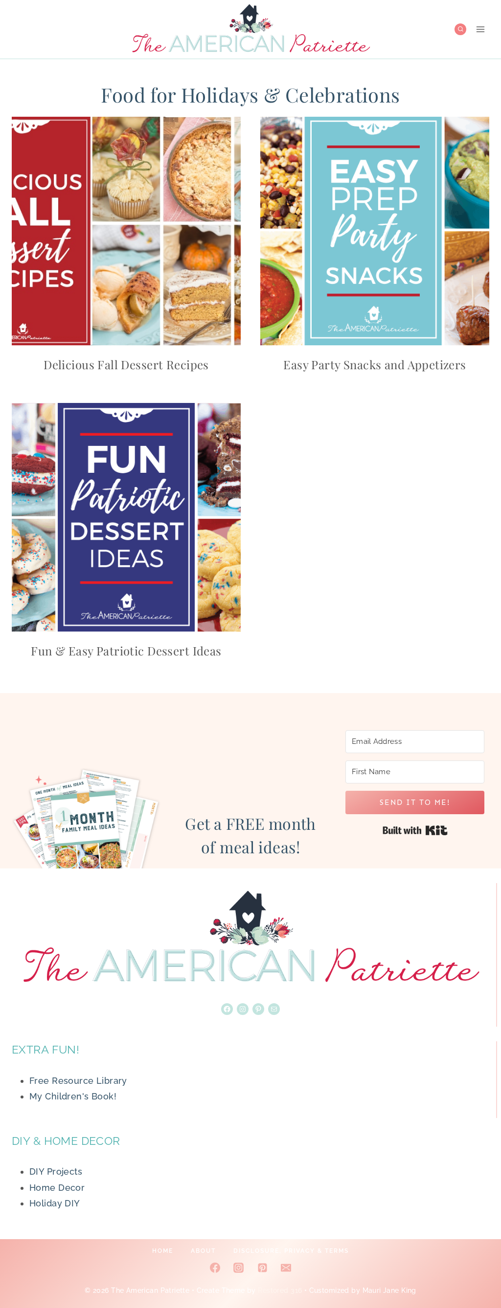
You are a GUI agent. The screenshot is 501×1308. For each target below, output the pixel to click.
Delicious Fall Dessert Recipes (126, 364)
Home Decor (57, 1187)
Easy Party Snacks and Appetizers (374, 364)
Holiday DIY (54, 1203)
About (203, 1250)
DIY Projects (55, 1171)
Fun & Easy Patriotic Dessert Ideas (126, 650)
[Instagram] (238, 1268)
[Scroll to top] (476, 1268)
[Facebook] (215, 1268)
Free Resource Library (78, 1081)
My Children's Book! (72, 1096)
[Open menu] (480, 29)
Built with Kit (415, 830)
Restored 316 (280, 1290)
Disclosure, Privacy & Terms (291, 1250)
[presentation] (126, 231)
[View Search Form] (461, 29)
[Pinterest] (262, 1268)
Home (162, 1250)
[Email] (285, 1268)
